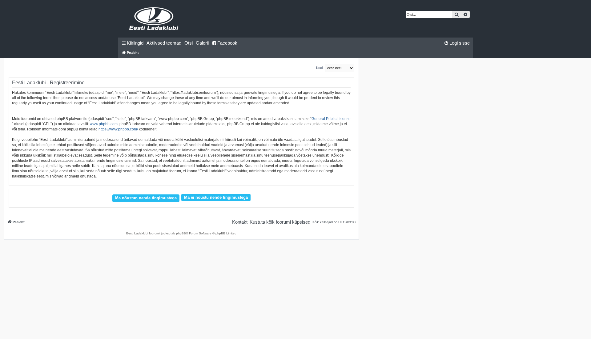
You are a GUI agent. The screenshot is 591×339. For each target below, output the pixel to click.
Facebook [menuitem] (227, 43)
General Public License (331, 119)
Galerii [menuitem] (202, 43)
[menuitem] (164, 43)
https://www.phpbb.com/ (118, 129)
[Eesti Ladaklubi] (154, 19)
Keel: (320, 68)
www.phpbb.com (104, 124)
